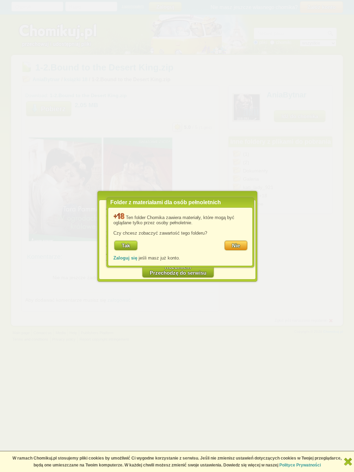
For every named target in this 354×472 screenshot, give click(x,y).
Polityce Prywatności (300, 465)
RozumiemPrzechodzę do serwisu (178, 270)
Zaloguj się (125, 258)
